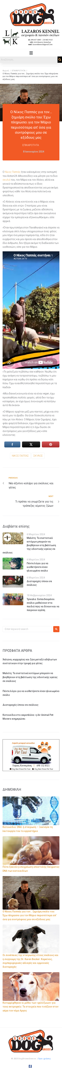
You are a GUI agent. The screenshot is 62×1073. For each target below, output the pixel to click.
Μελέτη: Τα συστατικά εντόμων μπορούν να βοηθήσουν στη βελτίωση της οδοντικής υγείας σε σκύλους (29, 545)
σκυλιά (7, 179)
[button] (31, 53)
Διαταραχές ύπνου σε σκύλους (20, 704)
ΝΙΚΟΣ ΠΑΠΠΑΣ (20, 455)
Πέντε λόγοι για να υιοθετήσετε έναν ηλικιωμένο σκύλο (37, 567)
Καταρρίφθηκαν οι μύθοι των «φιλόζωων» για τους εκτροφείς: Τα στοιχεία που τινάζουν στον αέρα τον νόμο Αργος (30, 1006)
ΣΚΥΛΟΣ (38, 455)
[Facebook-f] (30, 1066)
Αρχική (6, 71)
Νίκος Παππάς (12, 172)
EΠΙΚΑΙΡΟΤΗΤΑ (18, 71)
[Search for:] (27, 629)
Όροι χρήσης (44, 1059)
